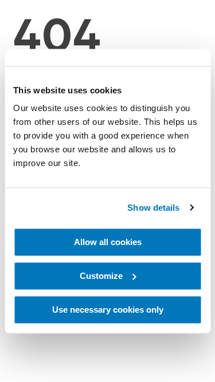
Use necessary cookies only (107, 309)
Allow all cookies (108, 242)
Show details (153, 207)
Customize (101, 276)
